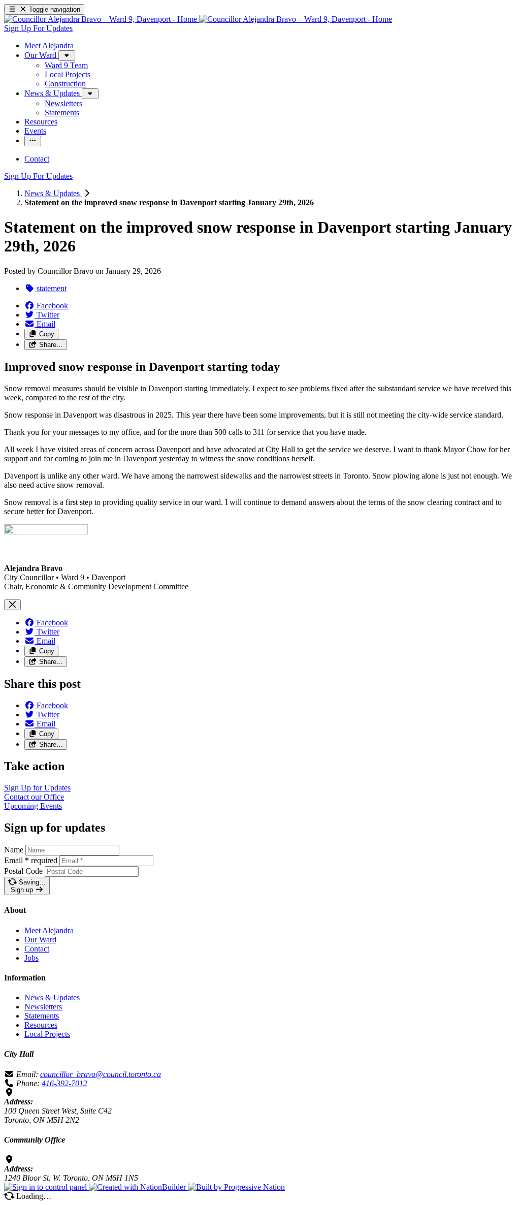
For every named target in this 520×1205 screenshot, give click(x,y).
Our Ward (40, 939)
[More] (66, 55)
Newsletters (43, 1006)
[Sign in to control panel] (46, 1187)
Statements (41, 1015)
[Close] (12, 604)
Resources (40, 1025)
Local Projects (47, 1034)
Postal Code (23, 871)
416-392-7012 (64, 1083)
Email (30, 860)
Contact (36, 948)
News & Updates (53, 193)
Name (13, 849)
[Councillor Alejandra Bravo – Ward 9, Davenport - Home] (198, 19)
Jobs (31, 958)
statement (51, 288)
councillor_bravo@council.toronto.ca (100, 1074)
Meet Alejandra (49, 930)
